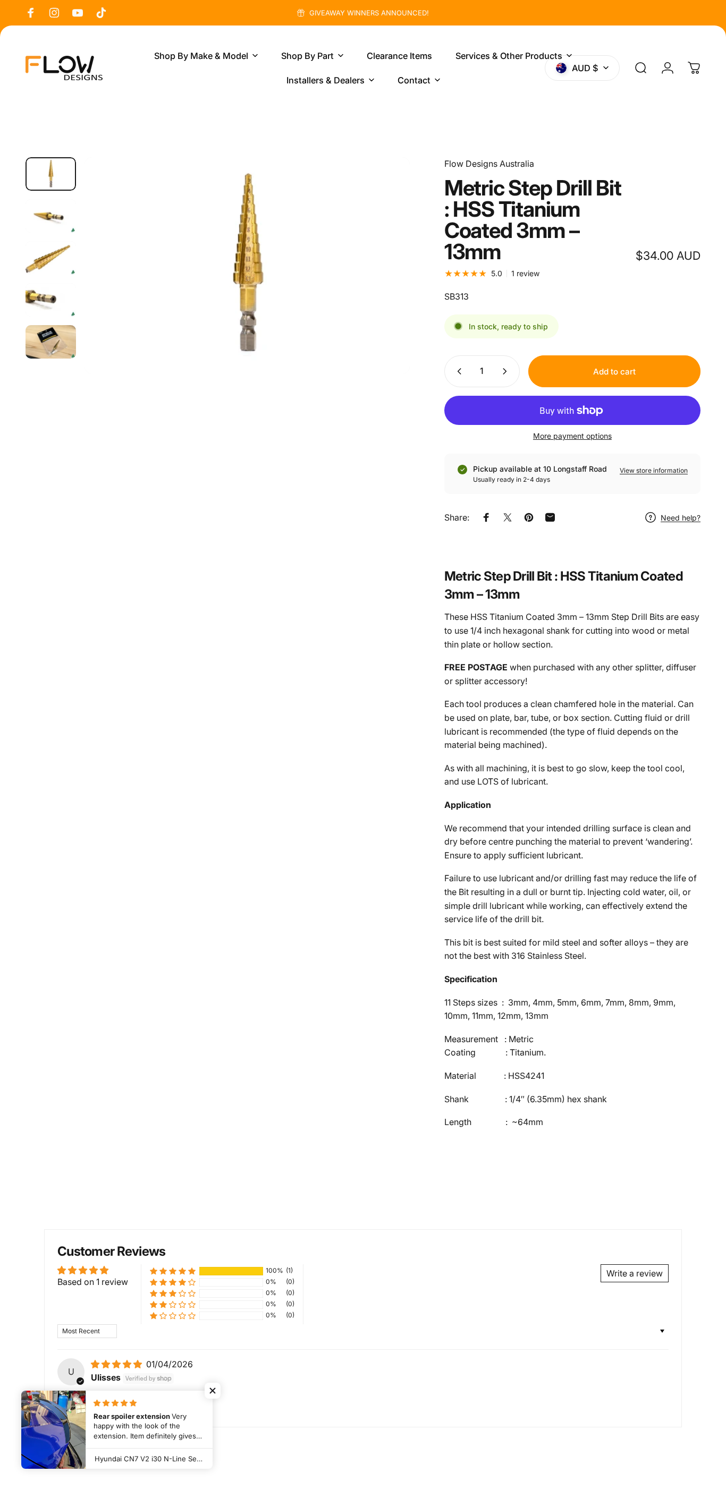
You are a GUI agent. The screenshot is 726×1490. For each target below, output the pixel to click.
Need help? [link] (680, 517)
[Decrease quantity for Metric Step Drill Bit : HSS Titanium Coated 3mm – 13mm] (457, 371)
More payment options (572, 435)
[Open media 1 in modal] (247, 265)
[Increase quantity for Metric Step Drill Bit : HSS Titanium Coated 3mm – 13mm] (507, 371)
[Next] (382, 284)
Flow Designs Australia (489, 163)
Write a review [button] (634, 1273)
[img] (117, 1364)
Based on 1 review (92, 1281)
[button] (173, 1270)
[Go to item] (51, 174)
